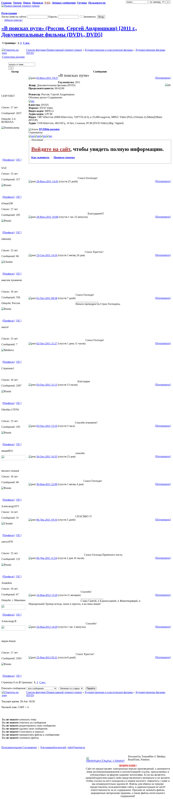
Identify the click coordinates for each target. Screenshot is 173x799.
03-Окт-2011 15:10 (46, 426)
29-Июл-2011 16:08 (47, 216)
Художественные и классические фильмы (109, 50)
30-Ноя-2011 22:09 (46, 484)
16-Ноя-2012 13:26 (46, 595)
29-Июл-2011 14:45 (47, 181)
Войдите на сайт (50, 149)
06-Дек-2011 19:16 (46, 519)
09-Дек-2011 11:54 (46, 558)
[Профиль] (8, 159)
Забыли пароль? (13, 20)
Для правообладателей (53, 747)
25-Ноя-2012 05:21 (46, 657)
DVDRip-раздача (49, 129)
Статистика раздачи (13, 56)
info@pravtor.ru (76, 747)
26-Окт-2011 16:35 (46, 456)
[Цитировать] (163, 77)
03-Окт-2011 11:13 (46, 384)
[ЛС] (18, 159)
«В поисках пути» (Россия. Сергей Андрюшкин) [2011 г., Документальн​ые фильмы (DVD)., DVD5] (69, 31)
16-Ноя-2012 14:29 (46, 626)
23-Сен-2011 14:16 (46, 255)
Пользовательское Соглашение (19, 747)
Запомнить (89, 16)
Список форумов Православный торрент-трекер (54, 50)
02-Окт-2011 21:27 (46, 343)
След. (26, 43)
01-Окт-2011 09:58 (46, 298)
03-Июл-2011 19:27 (47, 78)
